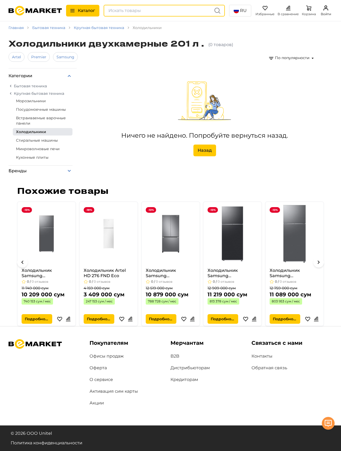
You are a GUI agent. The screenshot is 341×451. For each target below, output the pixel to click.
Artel (16, 57)
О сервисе (101, 379)
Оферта (98, 367)
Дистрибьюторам (190, 367)
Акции (97, 402)
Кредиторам (184, 379)
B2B (174, 356)
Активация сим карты (114, 391)
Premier (38, 57)
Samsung (65, 57)
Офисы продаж (107, 356)
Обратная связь (269, 367)
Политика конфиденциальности (46, 442)
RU (243, 10)
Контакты (262, 356)
